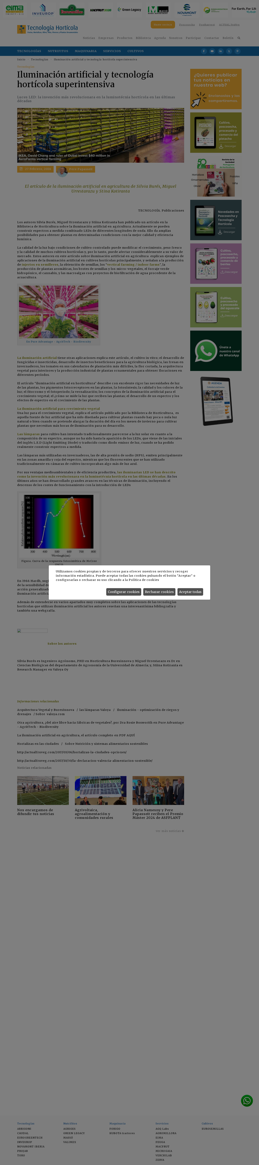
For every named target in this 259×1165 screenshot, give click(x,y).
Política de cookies (144, 580)
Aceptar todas (190, 592)
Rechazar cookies (159, 592)
